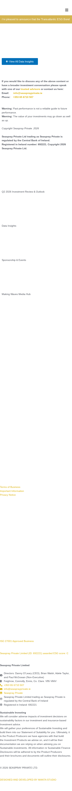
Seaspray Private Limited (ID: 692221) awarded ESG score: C (34, 653)
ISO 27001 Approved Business (17, 641)
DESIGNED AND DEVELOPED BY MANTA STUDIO (28, 779)
